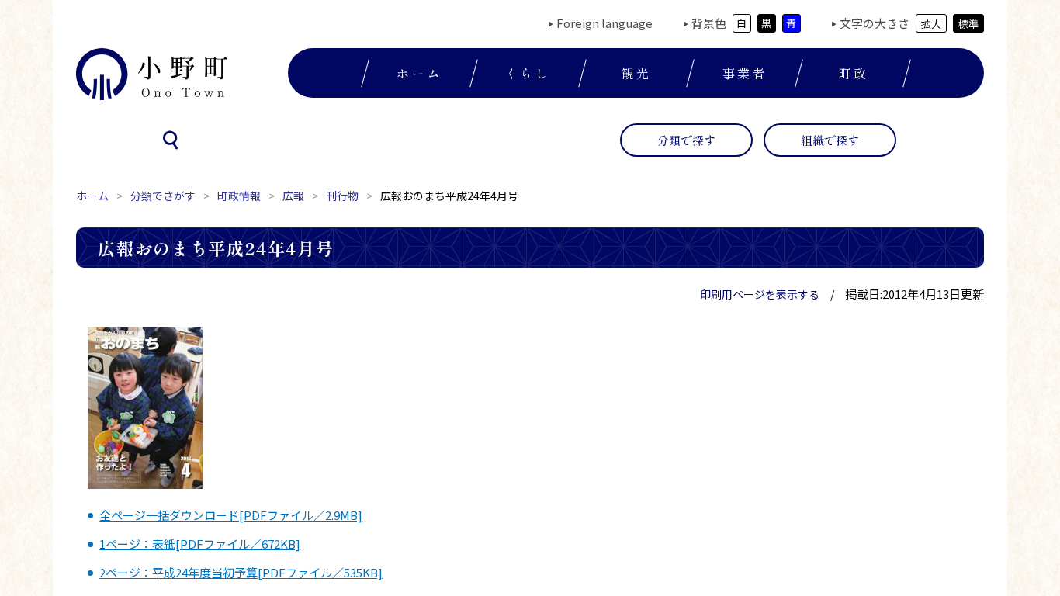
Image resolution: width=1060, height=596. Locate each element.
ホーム (419, 73)
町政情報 (239, 195)
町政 (853, 73)
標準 (968, 23)
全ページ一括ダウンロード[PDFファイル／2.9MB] (230, 515)
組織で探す (830, 140)
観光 (636, 73)
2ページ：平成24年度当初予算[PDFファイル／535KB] (241, 572)
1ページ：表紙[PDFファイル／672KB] (199, 543)
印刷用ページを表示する (759, 294)
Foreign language (604, 23)
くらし (527, 73)
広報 (293, 195)
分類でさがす (163, 195)
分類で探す (686, 140)
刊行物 (342, 195)
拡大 (931, 23)
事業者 (744, 73)
